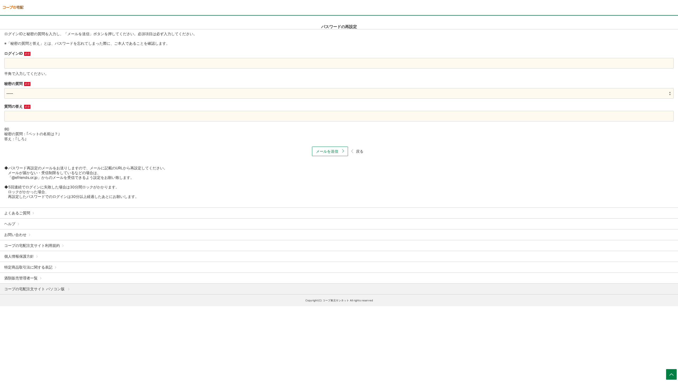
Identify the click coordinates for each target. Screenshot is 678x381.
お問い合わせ (15, 234)
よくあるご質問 (17, 213)
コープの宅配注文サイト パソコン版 (35, 289)
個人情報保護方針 (19, 256)
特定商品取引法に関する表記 (28, 267)
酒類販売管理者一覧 (21, 278)
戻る (359, 151)
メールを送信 (327, 151)
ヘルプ (9, 223)
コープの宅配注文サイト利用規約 (32, 245)
